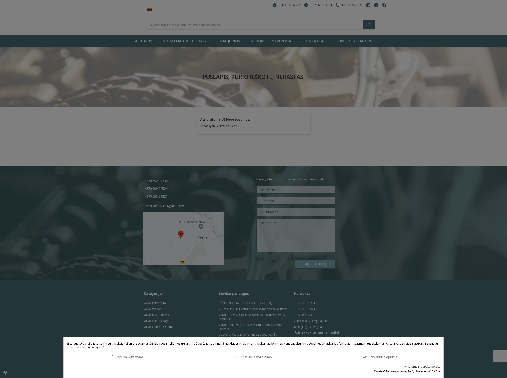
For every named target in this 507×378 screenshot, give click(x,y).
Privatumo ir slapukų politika (422, 366)
